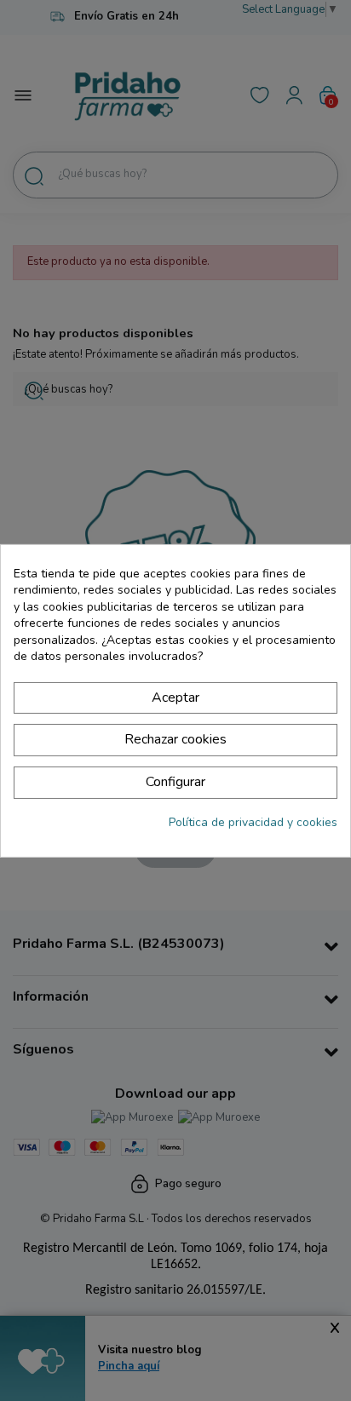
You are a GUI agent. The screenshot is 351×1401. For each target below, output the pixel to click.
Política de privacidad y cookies (253, 822)
